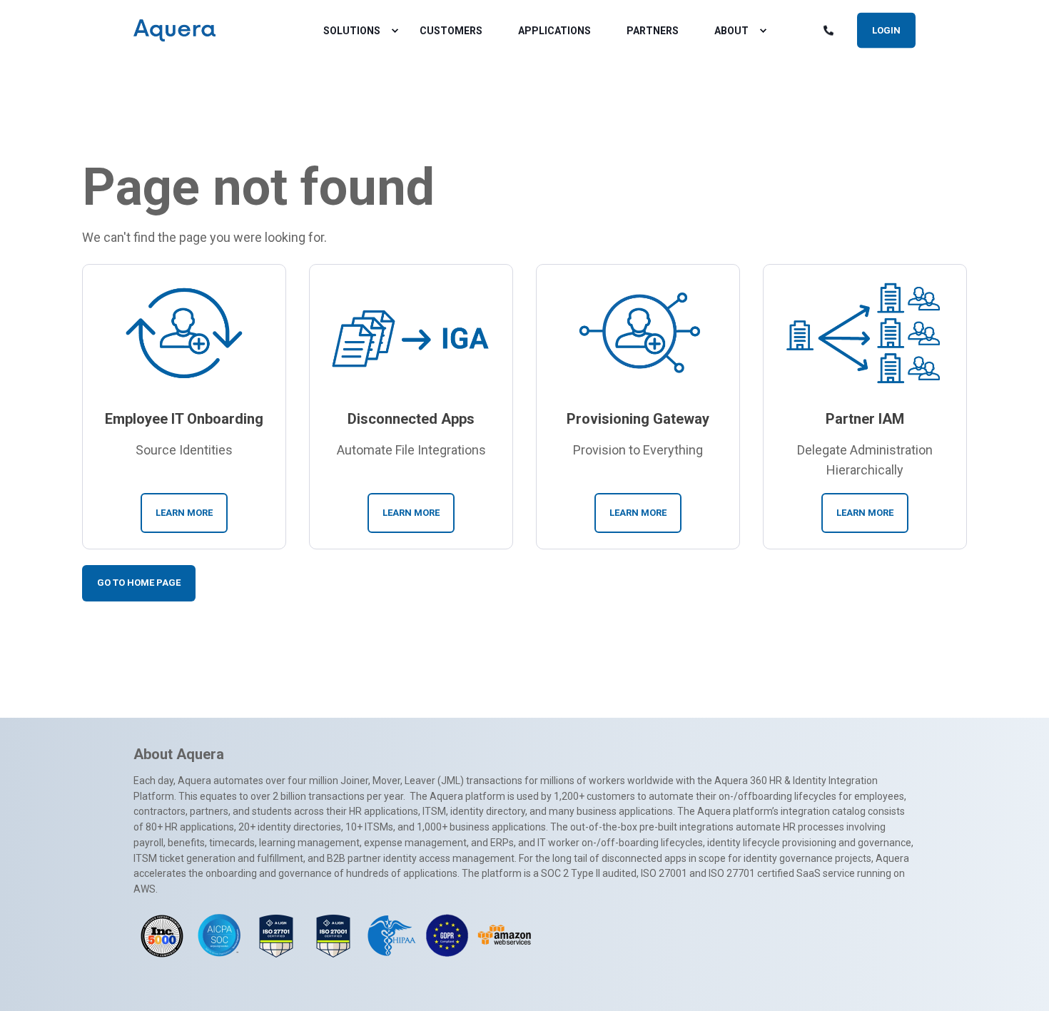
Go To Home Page (139, 582)
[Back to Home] (174, 30)
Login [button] (886, 29)
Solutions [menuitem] (351, 30)
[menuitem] (394, 30)
